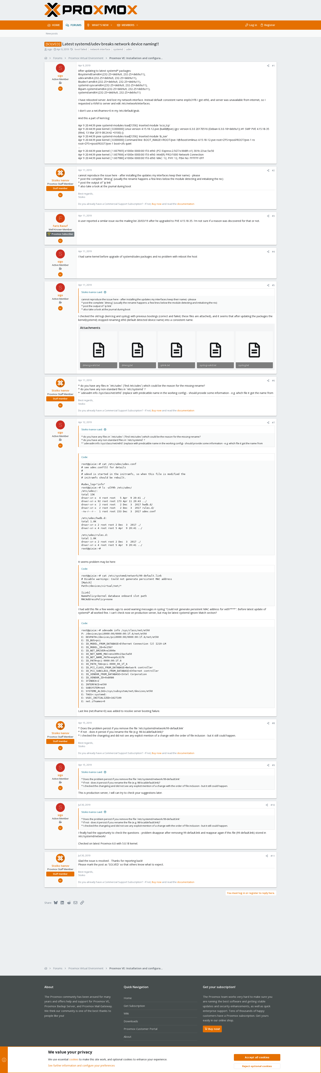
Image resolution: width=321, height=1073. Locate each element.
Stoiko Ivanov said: (92, 292)
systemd (118, 49)
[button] (111, 25)
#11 (273, 855)
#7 (273, 422)
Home (128, 998)
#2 (273, 170)
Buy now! (214, 1029)
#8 (273, 723)
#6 (273, 380)
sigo (49, 49)
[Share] (268, 65)
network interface (100, 49)
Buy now (156, 203)
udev (129, 49)
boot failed (81, 49)
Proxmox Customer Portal (140, 1029)
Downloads (131, 1021)
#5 (273, 285)
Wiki (126, 1013)
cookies (73, 1059)
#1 (273, 65)
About (127, 1036)
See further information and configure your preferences (81, 1065)
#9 (273, 765)
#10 (273, 805)
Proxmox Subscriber (62, 234)
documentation (185, 203)
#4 (273, 251)
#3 (273, 216)
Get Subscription (134, 1006)
